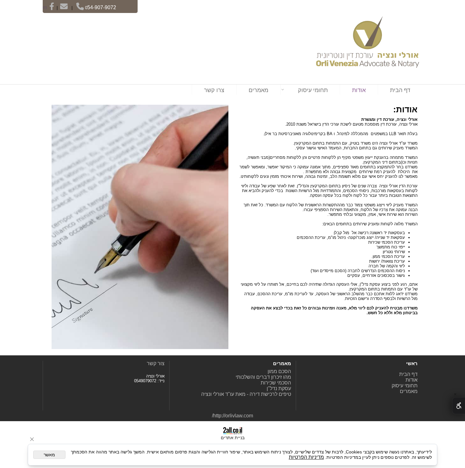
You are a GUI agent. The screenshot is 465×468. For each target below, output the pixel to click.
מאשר (49, 454)
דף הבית (400, 90)
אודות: (405, 109)
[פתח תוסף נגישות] (458, 405)
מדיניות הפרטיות (306, 457)
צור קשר (155, 363)
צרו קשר (214, 90)
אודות (359, 90)
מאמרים (258, 90)
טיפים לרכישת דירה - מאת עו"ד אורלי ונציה (246, 394)
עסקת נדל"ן (279, 388)
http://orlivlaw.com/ (232, 415)
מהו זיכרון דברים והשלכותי (263, 377)
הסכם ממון (279, 371)
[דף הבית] (366, 45)
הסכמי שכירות (276, 382)
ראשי (405, 377)
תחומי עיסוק (313, 90)
